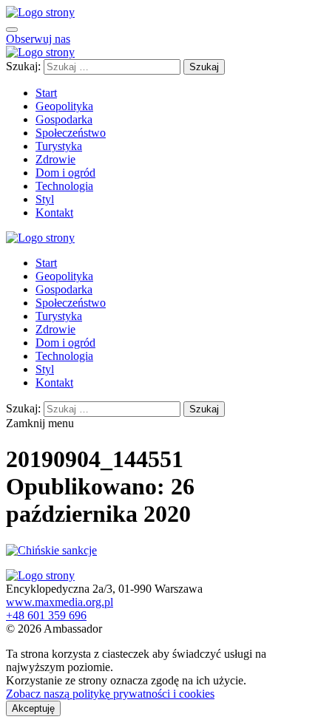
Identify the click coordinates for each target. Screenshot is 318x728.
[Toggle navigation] (12, 29)
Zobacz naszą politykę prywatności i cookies (110, 693)
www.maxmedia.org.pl (59, 602)
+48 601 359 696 (46, 615)
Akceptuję (33, 708)
